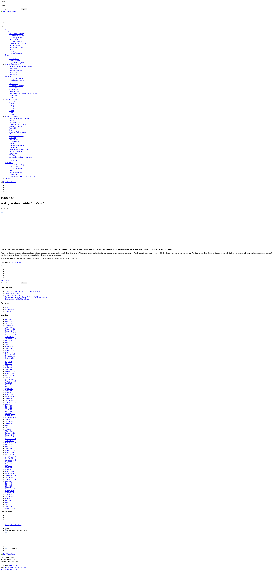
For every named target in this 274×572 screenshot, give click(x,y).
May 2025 (8, 344)
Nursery (12, 101)
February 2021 (10, 433)
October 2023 (9, 379)
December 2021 (10, 418)
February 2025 (10, 350)
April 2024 (9, 367)
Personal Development (12, 64)
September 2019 (10, 460)
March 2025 (9, 348)
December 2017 (10, 493)
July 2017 (8, 500)
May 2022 (8, 408)
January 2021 (9, 435)
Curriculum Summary (16, 78)
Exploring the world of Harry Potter (17, 299)
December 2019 (10, 454)
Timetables (13, 153)
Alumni (12, 51)
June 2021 (8, 425)
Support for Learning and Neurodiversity (23, 93)
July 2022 (8, 404)
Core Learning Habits (16, 80)
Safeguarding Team (16, 47)
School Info (9, 134)
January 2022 (9, 416)
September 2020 (10, 443)
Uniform (12, 155)
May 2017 (8, 504)
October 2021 (9, 421)
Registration (13, 174)
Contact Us (9, 178)
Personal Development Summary (20, 66)
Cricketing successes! (12, 293)
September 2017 (10, 498)
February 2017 (10, 508)
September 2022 (10, 402)
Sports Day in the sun (12, 295)
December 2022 (10, 396)
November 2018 (10, 475)
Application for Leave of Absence (20, 157)
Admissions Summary (16, 165)
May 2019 (8, 466)
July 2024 (8, 362)
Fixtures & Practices (16, 122)
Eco (10, 130)
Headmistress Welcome (17, 36)
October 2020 (9, 441)
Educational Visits (15, 126)
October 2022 (9, 400)
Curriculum (9, 76)
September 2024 (10, 360)
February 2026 (10, 329)
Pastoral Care (13, 68)
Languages (13, 82)
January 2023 (9, 394)
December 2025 (10, 333)
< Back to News (6, 281)
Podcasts (8, 307)
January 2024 (9, 373)
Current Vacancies (15, 53)
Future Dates (13, 140)
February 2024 (10, 371)
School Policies (14, 45)
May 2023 (8, 387)
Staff (11, 49)
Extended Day (14, 147)
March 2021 (9, 431)
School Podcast (14, 61)
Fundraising (13, 128)
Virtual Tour (13, 166)
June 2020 (8, 446)
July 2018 (8, 481)
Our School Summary (16, 34)
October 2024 (9, 358)
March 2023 (9, 391)
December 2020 (10, 437)
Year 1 (11, 105)
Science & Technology (17, 86)
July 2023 (8, 383)
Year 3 (11, 109)
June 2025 (8, 342)
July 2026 (8, 319)
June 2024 (8, 364)
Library (11, 97)
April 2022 (9, 410)
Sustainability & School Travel (19, 149)
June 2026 (8, 321)
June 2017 (8, 502)
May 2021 (8, 427)
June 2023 (8, 385)
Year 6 (11, 115)
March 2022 (9, 412)
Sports (11, 120)
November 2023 (10, 377)
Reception (12, 103)
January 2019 (9, 471)
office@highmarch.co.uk (9, 569)
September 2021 (10, 423)
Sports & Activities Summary (19, 118)
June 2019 (8, 464)
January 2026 (9, 331)
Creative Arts (13, 89)
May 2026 (8, 323)
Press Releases (14, 59)
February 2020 (10, 450)
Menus (11, 143)
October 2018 (9, 477)
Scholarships (13, 39)
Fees (11, 170)
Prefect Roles (13, 72)
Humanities (13, 88)
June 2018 (8, 483)
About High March (15, 38)
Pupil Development (15, 70)
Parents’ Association (16, 151)
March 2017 (9, 506)
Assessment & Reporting (17, 43)
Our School (9, 32)
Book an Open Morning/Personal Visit (22, 176)
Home (7, 30)
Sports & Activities (11, 116)
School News (14, 57)
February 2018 (10, 489)
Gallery (11, 159)
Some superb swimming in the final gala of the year (22, 291)
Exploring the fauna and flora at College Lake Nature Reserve (26, 297)
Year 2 (11, 107)
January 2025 (9, 352)
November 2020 (10, 439)
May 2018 (8, 485)
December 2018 (10, 473)
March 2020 (9, 448)
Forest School (14, 91)
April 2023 (9, 389)
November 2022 (10, 398)
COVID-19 (13, 161)
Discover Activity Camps (17, 132)
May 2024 (8, 366)
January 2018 (9, 491)
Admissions (9, 163)
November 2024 (10, 356)
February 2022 (10, 414)
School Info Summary (16, 136)
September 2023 (10, 381)
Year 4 (11, 111)
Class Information (11, 99)
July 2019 (8, 462)
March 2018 (9, 487)
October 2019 (9, 458)
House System (14, 141)
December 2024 (10, 354)
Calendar (12, 138)
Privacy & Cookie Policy (13, 525)
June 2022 (8, 406)
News (7, 55)
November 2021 (10, 419)
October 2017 (9, 496)
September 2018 (10, 479)
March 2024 (9, 369)
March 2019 (9, 468)
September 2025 (10, 339)
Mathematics (13, 84)
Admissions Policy (15, 168)
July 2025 (8, 341)
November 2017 (10, 495)
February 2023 (10, 392)
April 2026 (9, 325)
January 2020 (9, 452)
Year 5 (11, 113)
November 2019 (10, 456)
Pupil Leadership (15, 74)
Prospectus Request (16, 172)
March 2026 (9, 327)
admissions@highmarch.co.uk (15, 567)
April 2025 (9, 346)
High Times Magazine (16, 63)
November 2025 (10, 335)
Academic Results (15, 41)
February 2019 (10, 469)
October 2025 (9, 337)
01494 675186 (13, 565)
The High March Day (16, 145)
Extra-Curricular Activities (18, 124)
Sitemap (8, 523)
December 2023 (10, 375)
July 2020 (8, 444)
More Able (13, 95)
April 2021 (9, 429)
